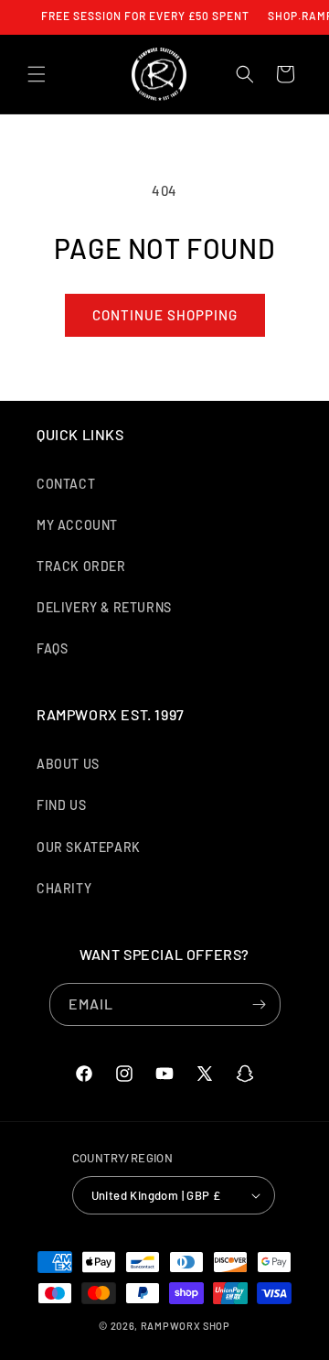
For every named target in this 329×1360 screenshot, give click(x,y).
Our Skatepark (89, 847)
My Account (77, 525)
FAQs (52, 648)
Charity (64, 888)
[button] (36, 74)
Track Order (81, 566)
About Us (68, 764)
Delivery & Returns (104, 607)
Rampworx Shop (185, 1326)
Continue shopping (165, 315)
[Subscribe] (259, 1004)
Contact (66, 483)
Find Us (61, 805)
